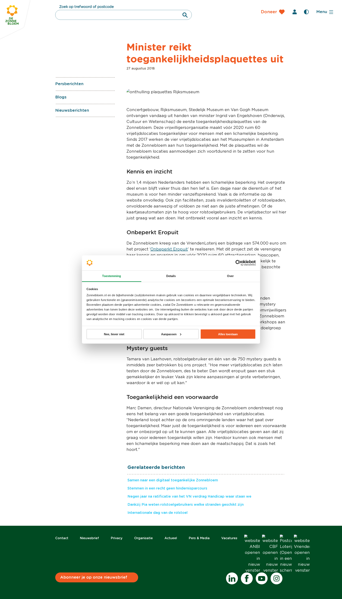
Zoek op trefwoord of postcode (86, 7)
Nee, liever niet (114, 334)
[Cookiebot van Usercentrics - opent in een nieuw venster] (238, 263)
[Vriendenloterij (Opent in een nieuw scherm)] (302, 554)
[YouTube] (262, 578)
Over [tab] (230, 276)
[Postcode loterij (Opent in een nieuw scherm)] (286, 554)
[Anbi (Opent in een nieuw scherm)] (252, 554)
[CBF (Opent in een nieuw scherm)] (270, 554)
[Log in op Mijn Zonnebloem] (294, 12)
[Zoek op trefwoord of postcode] (185, 15)
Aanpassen (169, 334)
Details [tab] (171, 276)
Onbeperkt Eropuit (169, 249)
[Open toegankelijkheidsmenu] (306, 12)
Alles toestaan (228, 334)
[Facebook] (247, 578)
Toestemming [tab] (111, 276)
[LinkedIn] (232, 578)
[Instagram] (276, 578)
